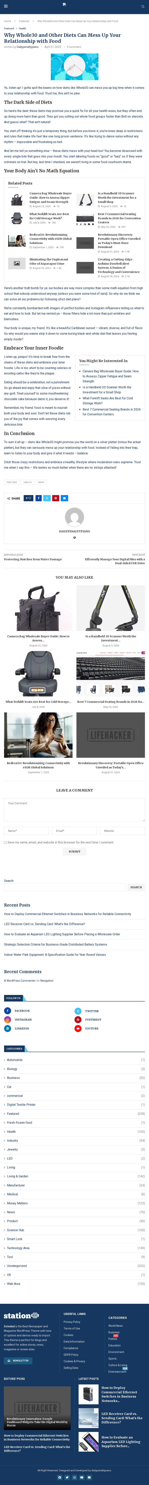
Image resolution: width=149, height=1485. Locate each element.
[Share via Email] (64, 498)
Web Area (76, 1284)
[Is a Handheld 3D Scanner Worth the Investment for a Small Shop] (85, 200)
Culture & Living (117, 1365)
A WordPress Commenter (20, 980)
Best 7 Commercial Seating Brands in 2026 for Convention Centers (119, 218)
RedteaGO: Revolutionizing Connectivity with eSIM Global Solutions (50, 239)
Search (8, 881)
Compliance (71, 1348)
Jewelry (76, 1149)
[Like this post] (29, 498)
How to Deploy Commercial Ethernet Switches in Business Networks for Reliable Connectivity (67, 914)
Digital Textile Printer (76, 1105)
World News (115, 1325)
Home (7, 21)
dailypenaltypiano (28, 46)
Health (28, 482)
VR (76, 1275)
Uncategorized (76, 1266)
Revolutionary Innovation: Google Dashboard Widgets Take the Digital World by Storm (37, 1422)
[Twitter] (67, 1477)
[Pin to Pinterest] (55, 498)
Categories (117, 1318)
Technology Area (76, 1248)
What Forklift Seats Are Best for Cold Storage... (38, 702)
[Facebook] (59, 1477)
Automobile (76, 1060)
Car (76, 1087)
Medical (76, 1194)
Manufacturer (76, 1185)
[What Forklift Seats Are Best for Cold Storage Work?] (17, 218)
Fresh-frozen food (76, 1122)
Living (76, 1167)
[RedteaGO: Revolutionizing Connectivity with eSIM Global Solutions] (17, 241)
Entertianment (117, 1371)
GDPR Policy (71, 1354)
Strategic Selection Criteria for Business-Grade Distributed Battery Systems (55, 944)
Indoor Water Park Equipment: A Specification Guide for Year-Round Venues (55, 955)
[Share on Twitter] (47, 498)
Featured (24, 21)
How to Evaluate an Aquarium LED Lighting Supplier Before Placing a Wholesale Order (62, 934)
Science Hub (76, 1230)
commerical (76, 1096)
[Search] (143, 6)
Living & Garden (76, 1176)
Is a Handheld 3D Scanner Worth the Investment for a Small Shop (117, 197)
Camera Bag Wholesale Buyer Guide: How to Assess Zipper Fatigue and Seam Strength (50, 197)
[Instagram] (74, 1477)
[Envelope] (89, 1477)
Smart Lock (76, 1239)
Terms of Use (72, 1328)
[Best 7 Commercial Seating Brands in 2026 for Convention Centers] (85, 220)
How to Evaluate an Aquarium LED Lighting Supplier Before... (120, 1441)
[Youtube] (82, 1477)
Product (76, 1221)
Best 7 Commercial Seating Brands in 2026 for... (110, 702)
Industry (76, 1140)
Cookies (68, 1335)
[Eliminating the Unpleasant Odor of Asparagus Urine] (17, 263)
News (76, 1212)
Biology (76, 1069)
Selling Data (71, 1367)
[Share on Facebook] (39, 498)
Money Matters (76, 1203)
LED (76, 1158)
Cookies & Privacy (74, 1361)
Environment (116, 1352)
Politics (112, 1339)
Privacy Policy (72, 1322)
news (41, 482)
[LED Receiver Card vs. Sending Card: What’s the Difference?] (89, 1418)
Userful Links (75, 1314)
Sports (112, 1358)
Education (114, 1345)
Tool (76, 1257)
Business (76, 1078)
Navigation (46, 980)
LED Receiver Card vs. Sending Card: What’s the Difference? (44, 924)
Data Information (74, 1341)
